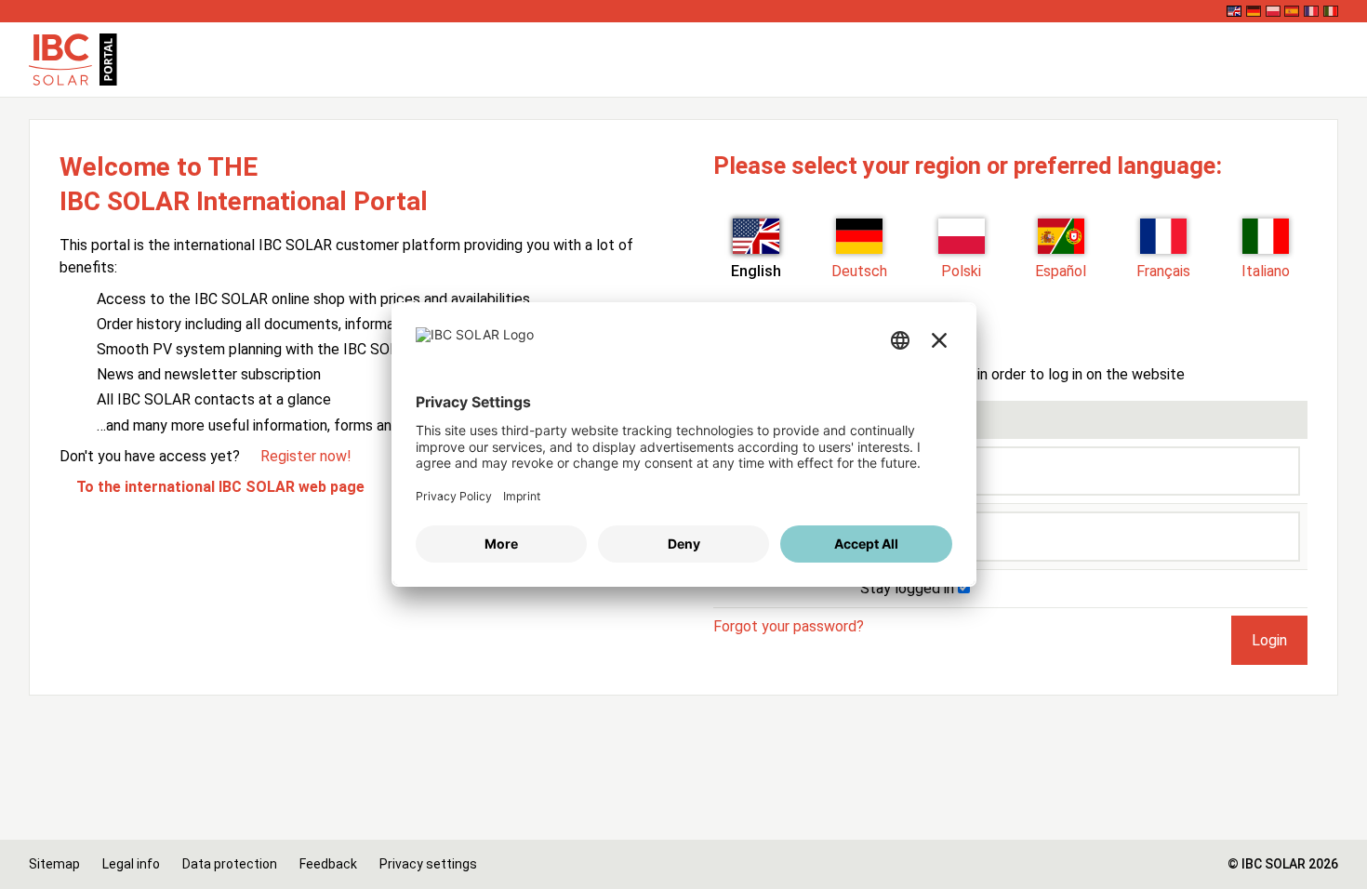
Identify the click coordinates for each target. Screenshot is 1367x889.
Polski (961, 271)
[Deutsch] (1253, 11)
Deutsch (859, 271)
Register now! (306, 456)
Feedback (328, 863)
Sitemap (54, 863)
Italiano (1265, 271)
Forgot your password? (788, 626)
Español (1060, 271)
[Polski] (1273, 11)
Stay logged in (909, 588)
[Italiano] (1330, 11)
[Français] (1311, 11)
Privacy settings (428, 863)
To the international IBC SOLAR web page (220, 487)
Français (1163, 271)
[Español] (1291, 11)
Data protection (229, 863)
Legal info (131, 863)
